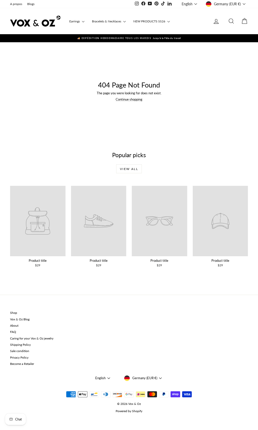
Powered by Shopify (129, 411)
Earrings (75, 21)
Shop (13, 313)
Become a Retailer (22, 364)
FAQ (13, 332)
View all (129, 169)
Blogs (31, 4)
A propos (16, 4)
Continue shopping (129, 99)
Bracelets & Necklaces (107, 21)
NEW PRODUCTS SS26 (149, 21)
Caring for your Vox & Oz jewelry (31, 338)
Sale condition (19, 351)
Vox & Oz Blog (19, 319)
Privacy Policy (19, 357)
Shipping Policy (20, 345)
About (14, 325)
